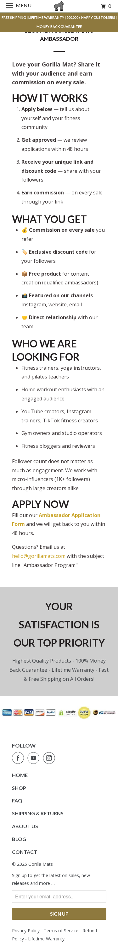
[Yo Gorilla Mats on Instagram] (50, 758)
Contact (24, 852)
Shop (19, 788)
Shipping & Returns (38, 813)
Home (20, 775)
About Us (25, 826)
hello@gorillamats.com (38, 556)
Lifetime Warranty (46, 939)
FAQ (17, 800)
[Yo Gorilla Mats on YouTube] (34, 758)
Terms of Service (61, 930)
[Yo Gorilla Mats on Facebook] (19, 758)
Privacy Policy (26, 930)
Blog (19, 839)
